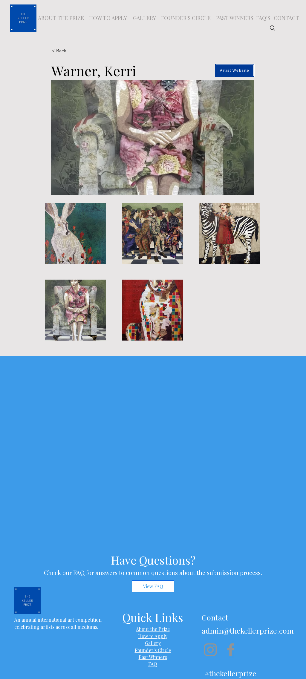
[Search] (272, 28)
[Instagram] (210, 649)
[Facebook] (230, 649)
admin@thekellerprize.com (248, 630)
